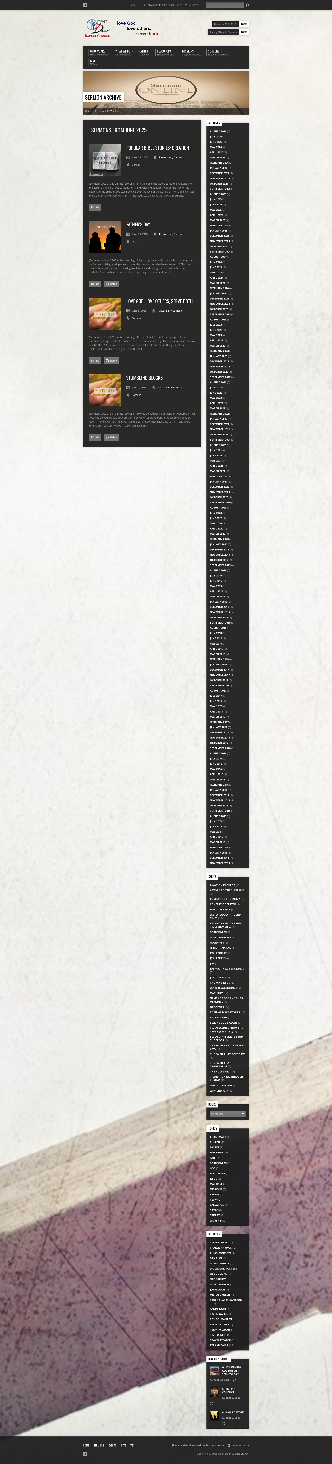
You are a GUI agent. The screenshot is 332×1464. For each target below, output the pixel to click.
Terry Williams (220, 1329)
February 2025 (219, 225)
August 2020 (218, 507)
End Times (216, 1152)
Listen (113, 283)
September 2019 (220, 565)
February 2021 (219, 476)
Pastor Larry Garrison (171, 157)
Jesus (213, 1178)
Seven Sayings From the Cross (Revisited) (226, 1029)
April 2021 (216, 465)
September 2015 (220, 811)
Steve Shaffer (219, 1324)
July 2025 (216, 199)
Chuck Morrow (220, 1253)
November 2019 (220, 554)
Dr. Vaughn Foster (223, 1268)
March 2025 (217, 220)
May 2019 (216, 586)
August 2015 (218, 816)
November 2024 (220, 241)
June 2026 (216, 142)
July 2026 (216, 136)
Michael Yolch (220, 1294)
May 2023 (216, 335)
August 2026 (218, 131)
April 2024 (216, 277)
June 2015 (216, 826)
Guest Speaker (219, 1284)
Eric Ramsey (218, 1279)
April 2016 (216, 774)
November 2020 (220, 492)
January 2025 (218, 230)
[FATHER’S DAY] (105, 251)
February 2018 (219, 659)
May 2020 (216, 523)
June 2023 (216, 330)
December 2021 (219, 424)
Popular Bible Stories (225, 1012)
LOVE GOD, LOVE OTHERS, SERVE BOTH (159, 301)
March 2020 (217, 533)
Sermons (99, 111)
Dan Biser (216, 1258)
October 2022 (219, 371)
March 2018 (217, 654)
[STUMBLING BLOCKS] (105, 404)
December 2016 (219, 732)
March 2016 (217, 779)
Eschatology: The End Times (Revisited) (225, 925)
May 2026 (216, 147)
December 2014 (219, 857)
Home (132, 5)
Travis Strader (220, 1340)
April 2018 (216, 648)
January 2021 (218, 481)
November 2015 (220, 800)
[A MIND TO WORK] (214, 1418)
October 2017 (219, 680)
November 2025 (220, 178)
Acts (134, 241)
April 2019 (216, 591)
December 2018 (219, 607)
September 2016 (220, 748)
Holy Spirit (217, 1173)
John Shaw (217, 1289)
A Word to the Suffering (227, 890)
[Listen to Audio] (234, 1380)
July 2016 (216, 758)
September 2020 (220, 502)
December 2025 (219, 173)
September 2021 (220, 439)
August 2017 (218, 690)
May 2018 (216, 643)
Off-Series (217, 1007)
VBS (187, 5)
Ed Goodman (218, 1273)
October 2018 (219, 617)
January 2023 (218, 356)
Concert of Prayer (223, 904)
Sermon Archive (103, 97)
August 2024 (218, 256)
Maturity (216, 993)
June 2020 (216, 518)
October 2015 (219, 805)
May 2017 (216, 706)
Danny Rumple (219, 1263)
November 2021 (220, 429)
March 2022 (217, 408)
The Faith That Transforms (220, 1064)
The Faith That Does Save (227, 1054)
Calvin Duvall (219, 1242)
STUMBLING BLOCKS (144, 377)
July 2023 (216, 324)
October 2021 (219, 434)
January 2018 (218, 664)
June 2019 (216, 581)
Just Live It (217, 977)
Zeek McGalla (219, 1345)
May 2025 (216, 209)
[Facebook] (85, 5)
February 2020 (219, 539)
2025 (109, 111)
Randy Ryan (218, 1308)
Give (179, 5)
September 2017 (220, 685)
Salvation (217, 1204)
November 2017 (220, 674)
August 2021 (218, 445)
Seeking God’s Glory (223, 1022)
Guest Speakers (220, 937)
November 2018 (220, 612)
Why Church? (219, 1090)
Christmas (217, 1137)
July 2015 (216, 821)
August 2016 (218, 753)
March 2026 (217, 157)
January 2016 (218, 790)
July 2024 (216, 262)
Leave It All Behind (223, 987)
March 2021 (217, 471)
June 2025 (216, 204)
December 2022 (219, 361)
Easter (214, 1147)
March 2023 (217, 345)
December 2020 (219, 486)
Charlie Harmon (221, 1247)
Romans (136, 318)
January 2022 (218, 418)
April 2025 (216, 215)
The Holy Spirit (220, 1071)
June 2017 (216, 701)
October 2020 (219, 497)
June (117, 111)
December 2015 (219, 795)
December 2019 (219, 549)
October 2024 (219, 246)
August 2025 (218, 194)
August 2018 (218, 627)
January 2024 (218, 293)
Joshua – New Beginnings (227, 968)
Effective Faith (220, 909)
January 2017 (218, 727)
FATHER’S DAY (138, 224)
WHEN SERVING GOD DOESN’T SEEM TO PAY (231, 1371)
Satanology (218, 1017)
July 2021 (216, 450)
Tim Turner (217, 1334)
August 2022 (218, 382)
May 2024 (216, 272)
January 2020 (218, 544)
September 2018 (220, 622)
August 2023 (218, 319)
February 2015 (219, 847)
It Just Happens (220, 947)
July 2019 (216, 575)
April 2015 (216, 837)
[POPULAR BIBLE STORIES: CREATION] (105, 174)
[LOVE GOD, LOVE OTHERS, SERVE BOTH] (105, 327)
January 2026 (218, 168)
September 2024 (220, 251)
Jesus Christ (218, 953)
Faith (213, 1157)
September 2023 (220, 314)
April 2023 (216, 340)
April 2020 (216, 528)
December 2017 (219, 669)
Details (95, 207)
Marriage (216, 1183)
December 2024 (219, 235)
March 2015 (217, 842)
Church (215, 1142)
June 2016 (216, 763)
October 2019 (219, 560)
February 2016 (219, 784)
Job (212, 963)
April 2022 (216, 403)
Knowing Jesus (220, 982)
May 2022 (216, 397)
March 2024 (217, 283)
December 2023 (219, 298)
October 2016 (219, 742)
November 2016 (220, 737)
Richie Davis (218, 1313)
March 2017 (217, 716)
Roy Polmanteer (221, 1319)
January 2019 (218, 601)
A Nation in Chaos (222, 885)
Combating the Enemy (225, 899)
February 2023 (219, 351)
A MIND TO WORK (233, 1412)
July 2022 (216, 387)
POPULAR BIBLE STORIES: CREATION (157, 147)
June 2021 (216, 455)
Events (197, 5)
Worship (216, 1220)
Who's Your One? (222, 1085)
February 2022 (219, 413)
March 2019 (217, 596)
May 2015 (216, 831)
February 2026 (219, 162)
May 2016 (216, 769)
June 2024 (216, 267)
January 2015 (218, 852)
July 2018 (216, 633)
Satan (214, 1210)
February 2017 (219, 722)
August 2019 (218, 570)
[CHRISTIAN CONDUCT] (214, 1395)
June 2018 (216, 638)
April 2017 (216, 711)
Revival (215, 1199)
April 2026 (216, 152)
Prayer (214, 1194)
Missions (216, 1189)
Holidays (216, 942)
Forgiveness (218, 932)
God (212, 1168)
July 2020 (216, 513)
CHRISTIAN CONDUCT (228, 1390)
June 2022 (216, 392)
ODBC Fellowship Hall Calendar (156, 5)
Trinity (215, 1215)
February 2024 (219, 288)
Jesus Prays (218, 958)
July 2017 (216, 695)
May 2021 (216, 460)
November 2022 (220, 366)
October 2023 (219, 309)
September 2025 (220, 188)
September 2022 (220, 377)
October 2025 (219, 183)
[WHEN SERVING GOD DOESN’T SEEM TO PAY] (214, 1373)
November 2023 (220, 303)
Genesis (136, 164)
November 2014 (220, 863)
